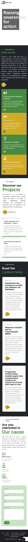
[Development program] (5, 158)
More (5, 84)
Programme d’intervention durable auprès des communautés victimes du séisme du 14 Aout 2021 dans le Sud (14, 378)
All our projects (10, 212)
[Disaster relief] (5, 116)
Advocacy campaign (11, 142)
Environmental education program (12, 98)
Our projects (7, 534)
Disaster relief (8, 120)
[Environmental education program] (5, 93)
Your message (6, 508)
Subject (5, 501)
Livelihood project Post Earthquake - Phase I (11, 222)
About (3, 532)
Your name (6, 489)
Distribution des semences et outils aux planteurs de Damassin (13, 286)
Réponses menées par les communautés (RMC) (13, 330)
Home (7, 532)
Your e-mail (6, 495)
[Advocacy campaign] (5, 138)
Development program (12, 162)
